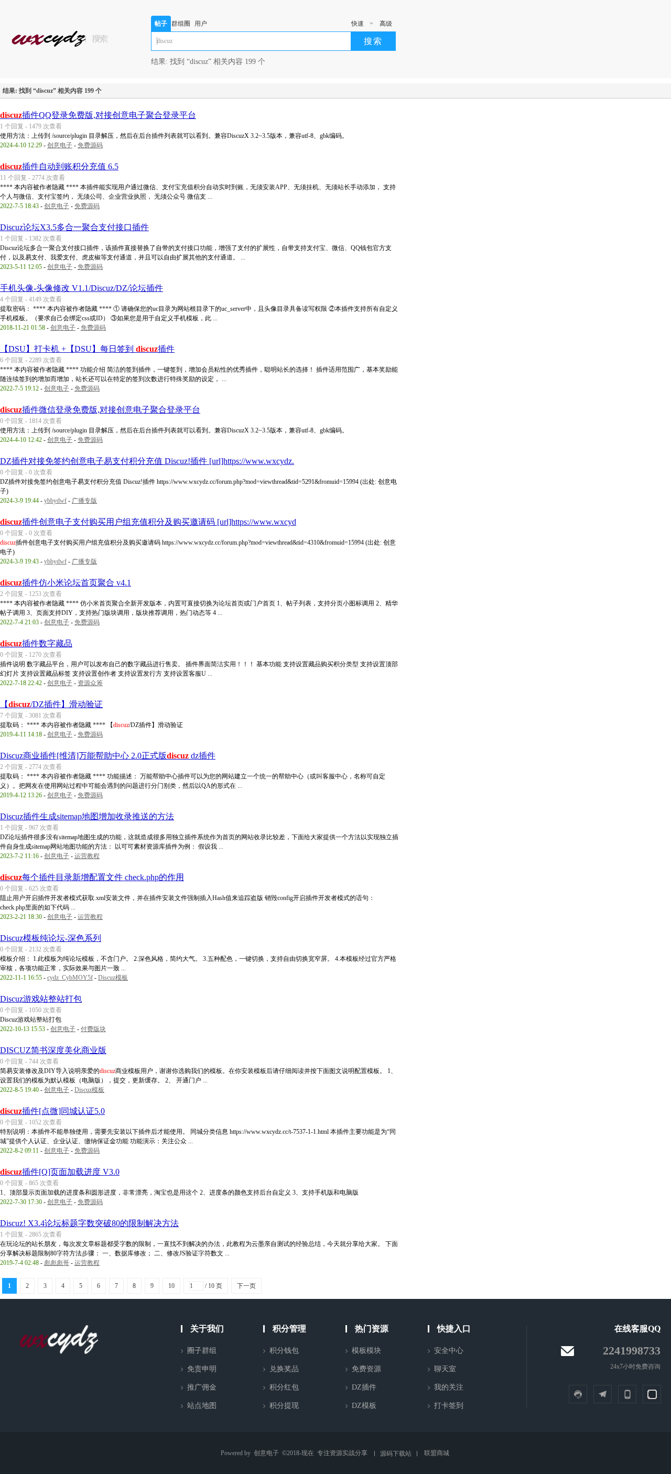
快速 (357, 23)
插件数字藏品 (36, 643)
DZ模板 (364, 1406)
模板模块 (366, 1350)
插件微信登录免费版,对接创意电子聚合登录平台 (100, 409)
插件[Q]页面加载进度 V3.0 (60, 1171)
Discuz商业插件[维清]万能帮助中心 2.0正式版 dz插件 (107, 755)
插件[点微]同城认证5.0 (52, 1111)
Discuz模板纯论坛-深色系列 (50, 938)
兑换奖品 (284, 1369)
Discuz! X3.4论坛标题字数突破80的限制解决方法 (89, 1223)
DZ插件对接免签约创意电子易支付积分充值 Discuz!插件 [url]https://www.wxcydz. (147, 461)
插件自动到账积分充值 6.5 (59, 166)
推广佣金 (202, 1387)
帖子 (161, 23)
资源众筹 (90, 683)
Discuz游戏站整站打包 (41, 998)
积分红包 (284, 1387)
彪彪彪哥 (56, 1262)
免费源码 (90, 145)
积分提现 (284, 1406)
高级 (386, 23)
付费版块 (93, 1029)
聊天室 (445, 1369)
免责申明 (202, 1369)
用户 (200, 23)
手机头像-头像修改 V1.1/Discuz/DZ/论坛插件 (81, 288)
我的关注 (448, 1387)
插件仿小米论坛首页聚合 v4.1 (65, 582)
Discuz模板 (113, 977)
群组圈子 (180, 25)
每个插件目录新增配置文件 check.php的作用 (92, 877)
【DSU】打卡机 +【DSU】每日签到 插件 (87, 348)
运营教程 (87, 856)
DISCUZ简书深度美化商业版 (53, 1050)
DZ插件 (364, 1387)
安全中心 (448, 1350)
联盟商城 (436, 1453)
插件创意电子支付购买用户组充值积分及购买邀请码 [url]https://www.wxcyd (148, 521)
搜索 (373, 41)
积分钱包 (284, 1350)
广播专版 (84, 500)
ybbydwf (55, 500)
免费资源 (366, 1369)
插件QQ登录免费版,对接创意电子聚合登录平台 (98, 115)
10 (171, 1285)
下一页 (246, 1285)
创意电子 (59, 145)
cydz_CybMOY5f (70, 977)
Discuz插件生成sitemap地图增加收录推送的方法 (87, 816)
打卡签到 (448, 1406)
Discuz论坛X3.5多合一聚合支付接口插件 (74, 227)
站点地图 (202, 1406)
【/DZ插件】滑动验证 (51, 704)
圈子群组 (202, 1350)
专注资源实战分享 (342, 1453)
